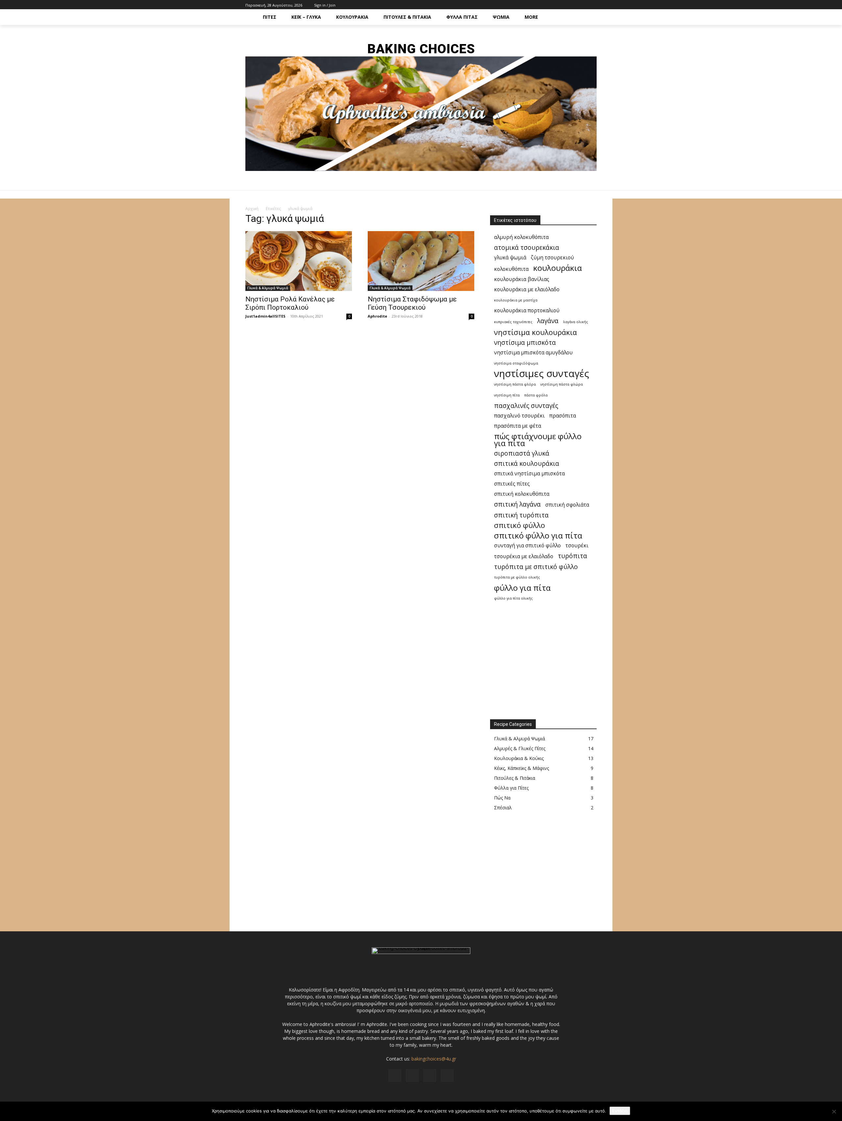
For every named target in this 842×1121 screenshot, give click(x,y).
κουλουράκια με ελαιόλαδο (526, 289)
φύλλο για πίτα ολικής (513, 598)
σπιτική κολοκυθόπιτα (521, 493)
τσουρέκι (576, 545)
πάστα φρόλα (536, 395)
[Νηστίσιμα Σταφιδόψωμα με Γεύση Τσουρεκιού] (421, 261)
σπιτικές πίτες (512, 483)
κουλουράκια (557, 267)
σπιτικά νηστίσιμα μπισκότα (529, 473)
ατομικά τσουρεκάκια (526, 247)
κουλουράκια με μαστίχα (515, 300)
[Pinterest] (585, 5)
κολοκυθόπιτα (511, 269)
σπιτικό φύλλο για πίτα (538, 535)
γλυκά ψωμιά (510, 257)
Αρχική (252, 208)
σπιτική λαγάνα (517, 504)
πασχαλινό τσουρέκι (519, 415)
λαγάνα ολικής (575, 322)
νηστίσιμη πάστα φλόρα (515, 384)
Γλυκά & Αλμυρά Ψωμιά (267, 288)
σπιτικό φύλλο (519, 525)
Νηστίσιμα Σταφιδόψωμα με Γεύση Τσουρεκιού (412, 303)
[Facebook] (570, 5)
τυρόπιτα (572, 555)
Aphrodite (377, 316)
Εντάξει (620, 1110)
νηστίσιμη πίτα (507, 395)
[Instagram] (578, 5)
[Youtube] (593, 5)
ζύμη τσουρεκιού (552, 257)
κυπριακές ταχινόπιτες (513, 322)
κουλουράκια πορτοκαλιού (526, 310)
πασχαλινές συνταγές (526, 405)
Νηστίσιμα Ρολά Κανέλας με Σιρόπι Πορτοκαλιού (290, 303)
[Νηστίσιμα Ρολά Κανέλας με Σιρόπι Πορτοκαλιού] (298, 261)
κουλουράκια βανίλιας (521, 279)
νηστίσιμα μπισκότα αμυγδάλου (533, 352)
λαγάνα (547, 320)
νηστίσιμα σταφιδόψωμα (516, 363)
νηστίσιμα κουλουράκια (535, 332)
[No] (833, 1111)
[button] (589, 17)
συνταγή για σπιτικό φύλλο (527, 545)
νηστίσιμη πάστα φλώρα (561, 384)
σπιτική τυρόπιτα (521, 515)
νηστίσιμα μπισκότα (525, 342)
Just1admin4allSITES (265, 316)
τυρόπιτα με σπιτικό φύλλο (536, 566)
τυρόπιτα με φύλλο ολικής (517, 577)
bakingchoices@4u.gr (433, 1059)
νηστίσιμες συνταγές (541, 373)
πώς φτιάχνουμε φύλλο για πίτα (538, 439)
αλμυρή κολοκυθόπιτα (521, 237)
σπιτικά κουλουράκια (526, 463)
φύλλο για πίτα (522, 587)
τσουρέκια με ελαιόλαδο (523, 556)
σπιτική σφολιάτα (567, 504)
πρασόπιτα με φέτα (517, 425)
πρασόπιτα (562, 415)
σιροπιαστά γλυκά (521, 453)
